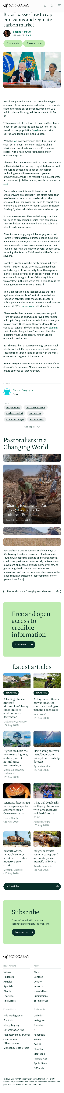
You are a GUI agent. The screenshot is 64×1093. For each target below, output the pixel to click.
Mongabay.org (11, 1025)
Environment (37, 419)
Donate (38, 981)
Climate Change (15, 419)
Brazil (28, 35)
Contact (38, 976)
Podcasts (8, 976)
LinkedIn (38, 1015)
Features (8, 996)
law (15, 141)
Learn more (21, 644)
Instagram (39, 1020)
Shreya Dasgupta (23, 390)
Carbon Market (14, 413)
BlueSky (38, 1049)
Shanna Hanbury (22, 31)
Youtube (38, 1025)
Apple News (40, 1063)
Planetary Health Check (16, 1034)
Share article (34, 43)
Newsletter (21, 932)
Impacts (38, 986)
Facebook (39, 1034)
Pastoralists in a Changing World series (29, 591)
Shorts (7, 991)
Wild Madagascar (13, 1015)
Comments (13, 43)
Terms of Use (41, 1000)
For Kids (8, 1020)
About (37, 972)
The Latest (9, 1000)
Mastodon (39, 1053)
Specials (8, 986)
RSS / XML (40, 1068)
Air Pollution (13, 407)
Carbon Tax (35, 413)
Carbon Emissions (35, 407)
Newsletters (40, 991)
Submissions (41, 996)
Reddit (37, 1044)
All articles (13, 886)
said (35, 130)
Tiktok (37, 1039)
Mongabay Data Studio (16, 1047)
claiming (53, 327)
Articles (7, 981)
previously (28, 306)
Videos (7, 972)
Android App (40, 1058)
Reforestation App (13, 1030)
